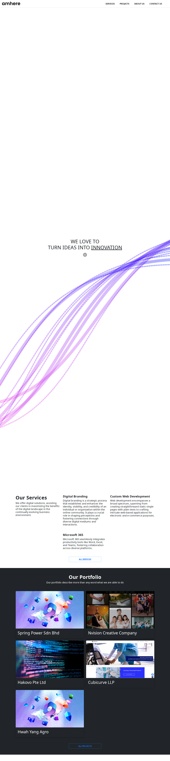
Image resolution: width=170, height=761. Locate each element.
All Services (85, 559)
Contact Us (155, 3)
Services (110, 3)
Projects (124, 3)
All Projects (85, 746)
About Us (139, 3)
